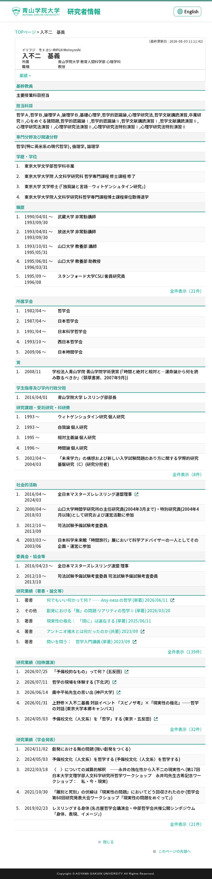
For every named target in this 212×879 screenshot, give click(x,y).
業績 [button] (23, 75)
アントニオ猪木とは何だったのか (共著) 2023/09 (92, 631)
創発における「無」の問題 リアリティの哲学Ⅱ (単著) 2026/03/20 (108, 610)
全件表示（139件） (186, 652)
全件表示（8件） (188, 474)
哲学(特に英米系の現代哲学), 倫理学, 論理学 (57, 146)
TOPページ (25, 32)
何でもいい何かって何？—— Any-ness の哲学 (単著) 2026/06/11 (107, 600)
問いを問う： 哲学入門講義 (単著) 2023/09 (88, 641)
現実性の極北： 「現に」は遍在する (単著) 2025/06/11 (99, 621)
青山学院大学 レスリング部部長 (87, 397)
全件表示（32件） (187, 729)
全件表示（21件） (187, 291)
